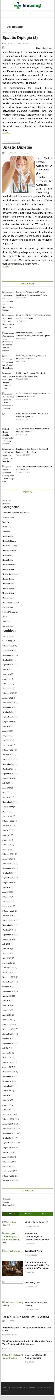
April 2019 (6, 958)
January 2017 (7, 1067)
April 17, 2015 (30, 1272)
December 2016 (8, 1072)
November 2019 (8, 925)
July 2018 (6, 1001)
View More (9, 133)
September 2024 (8, 717)
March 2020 (7, 906)
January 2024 (7, 755)
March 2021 (7, 849)
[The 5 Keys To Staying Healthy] (12, 1302)
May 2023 (6, 793)
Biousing (6, 1387)
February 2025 (8, 693)
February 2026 (8, 646)
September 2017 (8, 1043)
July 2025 (6, 669)
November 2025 (8, 655)
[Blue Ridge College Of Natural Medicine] (12, 1355)
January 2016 (7, 1124)
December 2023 (8, 759)
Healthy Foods (8, 579)
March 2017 (7, 1058)
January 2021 (7, 859)
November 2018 (8, 982)
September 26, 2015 (10, 1334)
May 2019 (6, 953)
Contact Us (6, 1199)
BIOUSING (24, 1387)
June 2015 (6, 1157)
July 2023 (6, 783)
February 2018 (8, 1024)
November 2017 (8, 1034)
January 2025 (7, 698)
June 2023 (6, 788)
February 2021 (8, 854)
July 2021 (6, 830)
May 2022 (6, 811)
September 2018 (8, 991)
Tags (44, 1214)
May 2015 (6, 1162)
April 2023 (6, 797)
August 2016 (7, 1091)
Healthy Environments (11, 574)
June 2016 (6, 1100)
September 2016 (8, 1086)
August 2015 (7, 1148)
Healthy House (8, 584)
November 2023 (8, 764)
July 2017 (6, 1048)
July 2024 (6, 726)
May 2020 (6, 897)
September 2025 (8, 665)
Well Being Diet (32, 1282)
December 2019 (8, 920)
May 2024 (6, 736)
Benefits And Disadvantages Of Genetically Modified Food (37, 1237)
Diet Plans (6, 532)
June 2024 (6, 731)
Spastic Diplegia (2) (20, 37)
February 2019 (8, 968)
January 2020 (7, 916)
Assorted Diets (8, 517)
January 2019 (7, 972)
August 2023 (7, 778)
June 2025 (6, 674)
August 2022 (7, 807)
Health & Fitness (9, 541)
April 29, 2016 (30, 1362)
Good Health (7, 536)
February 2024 (8, 750)
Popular (11, 1214)
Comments (27, 1214)
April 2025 (6, 684)
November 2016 (8, 1076)
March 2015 (7, 1171)
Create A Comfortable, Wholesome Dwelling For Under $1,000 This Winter (37, 1265)
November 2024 (8, 707)
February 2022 (8, 821)
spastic (26, 43)
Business (5, 522)
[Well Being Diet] (12, 1282)
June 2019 (6, 949)
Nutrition (6, 621)
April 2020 (6, 901)
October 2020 (7, 873)
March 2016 (7, 1114)
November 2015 (8, 1133)
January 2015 (7, 1181)
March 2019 (7, 963)
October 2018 (7, 987)
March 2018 (7, 1020)
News (4, 617)
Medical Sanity (8, 607)
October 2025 (7, 660)
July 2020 (6, 887)
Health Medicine (9, 565)
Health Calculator (9, 550)
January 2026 (7, 651)
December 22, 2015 (32, 1226)
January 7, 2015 (31, 1286)
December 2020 (8, 864)
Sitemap (5, 1202)
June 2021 (6, 835)
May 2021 (6, 840)
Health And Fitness (10, 546)
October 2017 (7, 1039)
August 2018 (7, 996)
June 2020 (6, 892)
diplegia (21, 43)
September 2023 (8, 774)
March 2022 (7, 816)
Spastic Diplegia (17, 147)
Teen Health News (33, 1251)
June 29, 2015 (30, 1243)
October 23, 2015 (31, 1255)
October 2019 (7, 930)
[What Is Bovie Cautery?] (12, 1222)
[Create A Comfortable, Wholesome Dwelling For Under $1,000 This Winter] (12, 1262)
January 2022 (7, 826)
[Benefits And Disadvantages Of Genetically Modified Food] (12, 1233)
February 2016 (8, 1119)
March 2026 (7, 641)
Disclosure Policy (9, 1205)
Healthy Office (8, 593)
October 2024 (7, 712)
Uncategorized (8, 626)
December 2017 (8, 1029)
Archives (6, 503)
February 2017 (8, 1062)
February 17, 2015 (9, 1321)
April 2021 (6, 845)
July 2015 (6, 1152)
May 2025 (6, 679)
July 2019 (6, 944)
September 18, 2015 (32, 1309)
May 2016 (6, 1105)
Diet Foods (6, 527)
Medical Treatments (11, 33)
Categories (6, 500)
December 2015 (8, 1129)
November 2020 (8, 868)
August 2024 (7, 722)
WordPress (32, 1387)
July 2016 (6, 1095)
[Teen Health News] (11, 1251)
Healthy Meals (8, 588)
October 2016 (7, 1081)
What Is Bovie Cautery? (36, 1222)
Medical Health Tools (10, 603)
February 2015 (8, 1176)
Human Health (8, 598)
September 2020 (8, 878)
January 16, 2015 (10, 153)
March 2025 (7, 688)
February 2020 (8, 911)
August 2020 (7, 883)
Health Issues (7, 560)
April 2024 (6, 740)
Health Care (7, 555)
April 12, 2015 (9, 43)
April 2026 (6, 636)
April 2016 (6, 1110)
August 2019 (7, 939)
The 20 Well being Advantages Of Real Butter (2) (25, 1317)
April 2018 (6, 1015)
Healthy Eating (8, 569)
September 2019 (8, 935)
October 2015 (7, 1138)
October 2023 (7, 769)
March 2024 (7, 745)
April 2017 (6, 1053)
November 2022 (8, 802)
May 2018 (6, 1010)
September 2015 (8, 1143)
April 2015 (6, 1166)
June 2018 (6, 1005)
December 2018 (8, 977)
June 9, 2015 (8, 1348)
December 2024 (8, 703)
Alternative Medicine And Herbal (15, 513)
